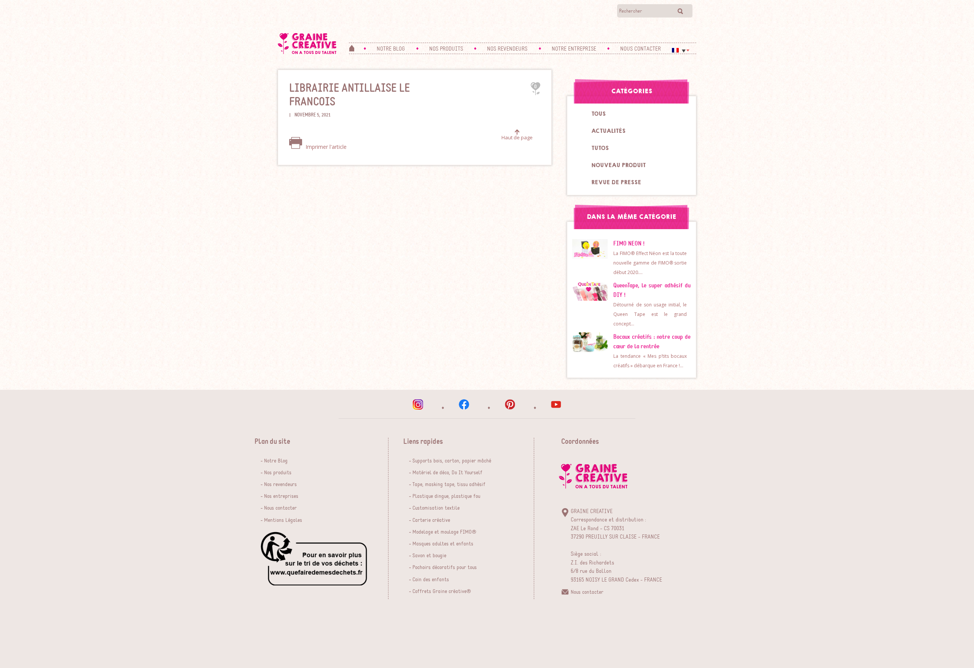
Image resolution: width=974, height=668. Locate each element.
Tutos (600, 148)
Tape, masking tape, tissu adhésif (448, 484)
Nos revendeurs (280, 484)
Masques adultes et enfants (442, 543)
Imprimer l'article (325, 146)
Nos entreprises (281, 496)
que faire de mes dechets (314, 558)
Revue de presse (616, 182)
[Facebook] (464, 404)
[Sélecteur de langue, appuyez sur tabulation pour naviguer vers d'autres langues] (680, 50)
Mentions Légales (283, 520)
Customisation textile (436, 508)
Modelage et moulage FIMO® (444, 532)
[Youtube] (556, 404)
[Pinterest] (510, 404)
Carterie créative (431, 520)
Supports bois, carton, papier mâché (451, 461)
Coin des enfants (430, 579)
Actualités (608, 131)
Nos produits (277, 472)
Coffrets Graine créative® (441, 591)
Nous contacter (280, 508)
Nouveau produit (618, 165)
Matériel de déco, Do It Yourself (447, 472)
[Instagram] (418, 404)
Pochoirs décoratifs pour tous (444, 567)
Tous (598, 114)
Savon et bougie (429, 555)
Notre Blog (276, 461)
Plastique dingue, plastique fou (446, 496)
